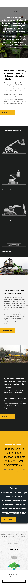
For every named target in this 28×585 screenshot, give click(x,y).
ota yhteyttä (9, 519)
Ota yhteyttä (7, 112)
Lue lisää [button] (12, 576)
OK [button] (14, 581)
